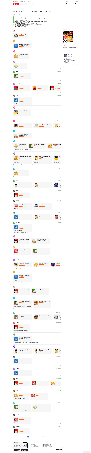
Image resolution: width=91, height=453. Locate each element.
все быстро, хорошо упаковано (19, 20)
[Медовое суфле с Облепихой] (16, 55)
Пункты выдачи (32, 444)
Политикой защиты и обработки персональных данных (42, 450)
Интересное (49, 6)
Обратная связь (86, 452)
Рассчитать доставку (33, 445)
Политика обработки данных (46, 444)
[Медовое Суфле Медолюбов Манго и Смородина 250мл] (56, 157)
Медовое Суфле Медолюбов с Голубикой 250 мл (44, 204)
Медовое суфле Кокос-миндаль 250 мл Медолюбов (45, 125)
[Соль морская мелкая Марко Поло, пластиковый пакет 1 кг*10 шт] (16, 45)
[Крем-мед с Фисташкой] (16, 65)
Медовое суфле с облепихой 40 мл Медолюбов (44, 350)
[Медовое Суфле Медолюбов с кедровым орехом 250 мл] (16, 135)
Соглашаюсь (59, 449)
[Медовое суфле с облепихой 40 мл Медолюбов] (36, 350)
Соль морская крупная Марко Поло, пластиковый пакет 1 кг (24, 276)
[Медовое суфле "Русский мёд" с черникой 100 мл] (53, 264)
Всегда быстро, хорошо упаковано (20, 16)
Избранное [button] (67, 1)
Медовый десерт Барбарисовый (42, 86)
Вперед (49, 436)
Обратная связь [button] (75, 1)
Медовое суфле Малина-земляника (24, 249)
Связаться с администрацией (34, 446)
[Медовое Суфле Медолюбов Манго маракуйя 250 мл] (36, 157)
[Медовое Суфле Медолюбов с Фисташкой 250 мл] (56, 125)
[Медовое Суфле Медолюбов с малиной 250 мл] (16, 205)
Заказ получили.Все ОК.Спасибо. (20, 15)
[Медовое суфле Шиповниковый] (52, 88)
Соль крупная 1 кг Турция (23, 34)
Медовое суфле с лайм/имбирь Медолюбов (24, 264)
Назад (25, 436)
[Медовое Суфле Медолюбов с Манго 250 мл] (16, 157)
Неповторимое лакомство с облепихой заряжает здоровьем (69, 44)
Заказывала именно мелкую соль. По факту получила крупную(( (25, 23)
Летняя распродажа (21, 6)
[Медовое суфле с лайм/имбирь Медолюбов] (16, 264)
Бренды (57, 6)
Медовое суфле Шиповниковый (60, 86)
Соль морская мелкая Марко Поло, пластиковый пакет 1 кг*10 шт (24, 45)
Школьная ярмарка (37, 6)
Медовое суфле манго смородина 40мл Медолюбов (44, 184)
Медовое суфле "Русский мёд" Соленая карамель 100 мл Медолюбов (45, 316)
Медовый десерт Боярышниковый (24, 86)
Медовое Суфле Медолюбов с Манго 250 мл (25, 157)
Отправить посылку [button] (22, 1)
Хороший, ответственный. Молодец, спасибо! (22, 19)
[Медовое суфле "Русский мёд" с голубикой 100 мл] (56, 185)
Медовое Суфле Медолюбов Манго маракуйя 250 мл (44, 157)
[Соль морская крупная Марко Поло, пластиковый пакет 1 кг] (16, 276)
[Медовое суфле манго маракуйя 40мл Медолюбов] (36, 217)
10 (45, 436)
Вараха (70, 54)
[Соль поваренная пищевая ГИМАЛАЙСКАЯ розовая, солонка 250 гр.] (16, 125)
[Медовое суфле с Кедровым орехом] (16, 76)
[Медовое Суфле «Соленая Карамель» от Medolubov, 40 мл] (56, 217)
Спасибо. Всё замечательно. (19, 26)
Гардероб (31, 6)
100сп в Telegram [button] (28, 1)
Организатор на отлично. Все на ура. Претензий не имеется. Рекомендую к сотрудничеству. (29, 21)
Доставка (76, 6)
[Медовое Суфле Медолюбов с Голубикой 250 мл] (36, 205)
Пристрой (53, 6)
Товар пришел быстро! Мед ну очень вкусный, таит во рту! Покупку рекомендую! (27, 24)
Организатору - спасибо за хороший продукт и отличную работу (24, 17)
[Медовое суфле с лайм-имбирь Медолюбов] (16, 185)
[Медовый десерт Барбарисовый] (34, 88)
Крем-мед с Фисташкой (22, 64)
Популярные (15, 6)
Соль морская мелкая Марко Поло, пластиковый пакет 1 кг (24, 99)
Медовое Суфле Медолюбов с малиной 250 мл (23, 204)
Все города (16, 1)
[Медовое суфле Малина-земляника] (16, 250)
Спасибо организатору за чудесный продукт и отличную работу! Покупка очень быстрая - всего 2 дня (30, 18)
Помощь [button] (71, 1)
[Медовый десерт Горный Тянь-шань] (16, 111)
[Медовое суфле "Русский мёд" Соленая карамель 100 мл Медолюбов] (36, 317)
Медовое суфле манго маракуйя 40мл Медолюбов (45, 216)
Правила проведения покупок (46, 445)
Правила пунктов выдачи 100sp (47, 446)
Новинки (27, 6)
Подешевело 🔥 (43, 6)
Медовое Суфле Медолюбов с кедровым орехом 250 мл (23, 135)
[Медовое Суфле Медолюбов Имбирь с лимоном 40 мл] (56, 350)
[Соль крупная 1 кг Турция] (16, 35)
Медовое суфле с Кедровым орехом (24, 74)
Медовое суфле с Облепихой (23, 54)
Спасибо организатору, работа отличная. (21, 22)
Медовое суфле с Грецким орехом (44, 301)
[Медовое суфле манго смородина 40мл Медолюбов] (36, 185)
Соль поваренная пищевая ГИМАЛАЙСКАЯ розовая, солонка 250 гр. (25, 125)
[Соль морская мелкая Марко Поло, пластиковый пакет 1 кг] (16, 100)
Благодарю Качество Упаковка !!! (20, 25)
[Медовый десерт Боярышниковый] (16, 88)
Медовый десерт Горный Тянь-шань (24, 110)
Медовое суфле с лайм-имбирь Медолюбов (24, 184)
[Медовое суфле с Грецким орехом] (36, 302)
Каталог (24, 4)
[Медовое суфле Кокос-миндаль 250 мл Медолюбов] (36, 125)
